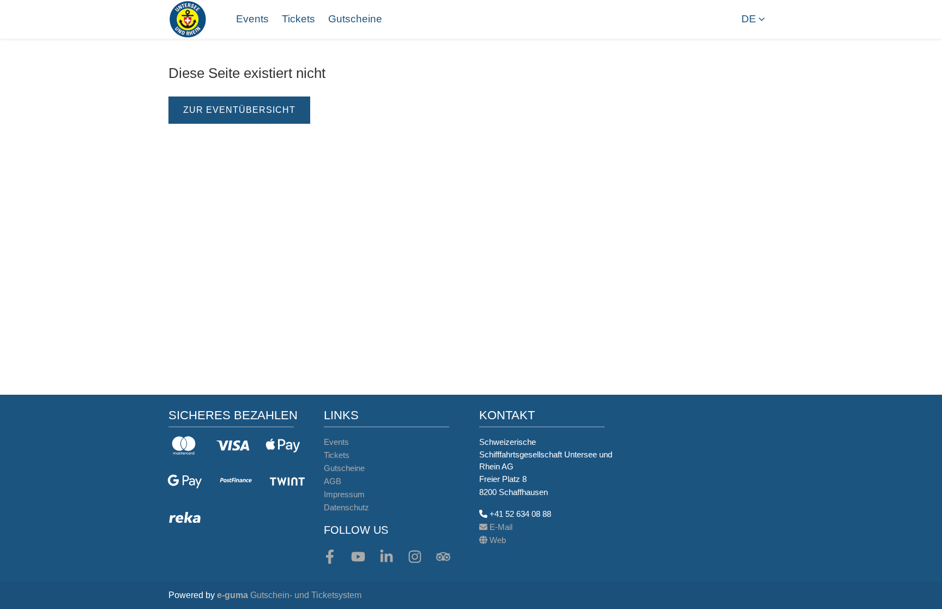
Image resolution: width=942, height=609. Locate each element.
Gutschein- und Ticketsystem (289, 595)
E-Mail (499, 527)
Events (252, 19)
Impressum (344, 494)
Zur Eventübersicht (239, 109)
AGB (332, 481)
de (748, 19)
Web (496, 540)
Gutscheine (355, 19)
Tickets (298, 19)
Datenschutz (346, 507)
